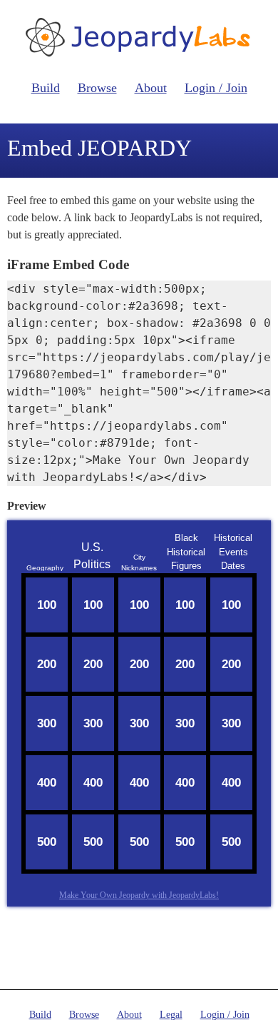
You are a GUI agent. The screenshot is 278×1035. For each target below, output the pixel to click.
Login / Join (216, 88)
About (151, 88)
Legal (171, 1014)
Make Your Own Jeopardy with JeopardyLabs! (139, 895)
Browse (97, 88)
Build (45, 88)
